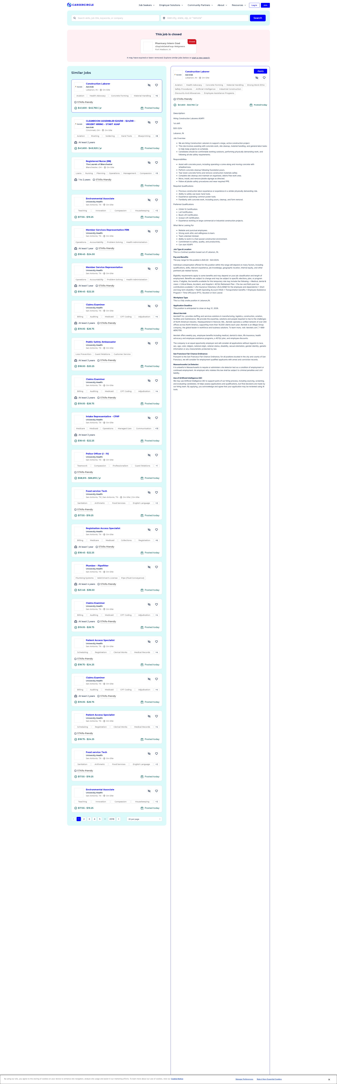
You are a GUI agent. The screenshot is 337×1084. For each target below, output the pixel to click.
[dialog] (168, 1079)
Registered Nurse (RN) (98, 161)
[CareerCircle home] (80, 5)
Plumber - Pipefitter (97, 565)
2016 (111, 819)
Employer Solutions (169, 5)
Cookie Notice (177, 1079)
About (221, 5)
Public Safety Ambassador (101, 342)
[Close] (329, 1079)
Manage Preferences (244, 1079)
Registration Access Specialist (103, 528)
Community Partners (199, 5)
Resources (237, 5)
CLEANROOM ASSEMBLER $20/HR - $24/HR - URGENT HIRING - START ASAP (110, 123)
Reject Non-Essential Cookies (269, 1079)
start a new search (201, 58)
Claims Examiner (95, 304)
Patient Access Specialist (100, 640)
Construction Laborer (98, 83)
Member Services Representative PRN (107, 230)
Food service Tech (96, 491)
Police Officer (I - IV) (97, 453)
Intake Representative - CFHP (102, 416)
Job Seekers (145, 5)
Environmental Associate (100, 198)
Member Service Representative (104, 267)
